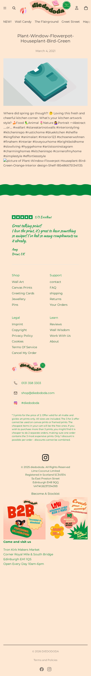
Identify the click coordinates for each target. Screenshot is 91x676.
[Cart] (86, 8)
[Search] (14, 8)
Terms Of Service (24, 347)
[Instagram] (49, 669)
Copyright (19, 330)
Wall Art (18, 282)
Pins (15, 305)
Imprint (17, 324)
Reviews (56, 324)
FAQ (53, 287)
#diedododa (30, 403)
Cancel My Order (24, 353)
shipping (56, 293)
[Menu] (5, 8)
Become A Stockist (45, 494)
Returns (55, 299)
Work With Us (60, 336)
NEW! (7, 22)
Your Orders (59, 305)
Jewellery (19, 299)
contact (55, 282)
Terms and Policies (45, 660)
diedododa (50, 651)
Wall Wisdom (60, 330)
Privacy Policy (22, 336)
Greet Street (71, 22)
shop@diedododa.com (38, 393)
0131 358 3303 (31, 383)
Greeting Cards (23, 293)
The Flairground (46, 22)
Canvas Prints (22, 287)
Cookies (17, 341)
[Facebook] (41, 669)
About (54, 341)
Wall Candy (23, 22)
